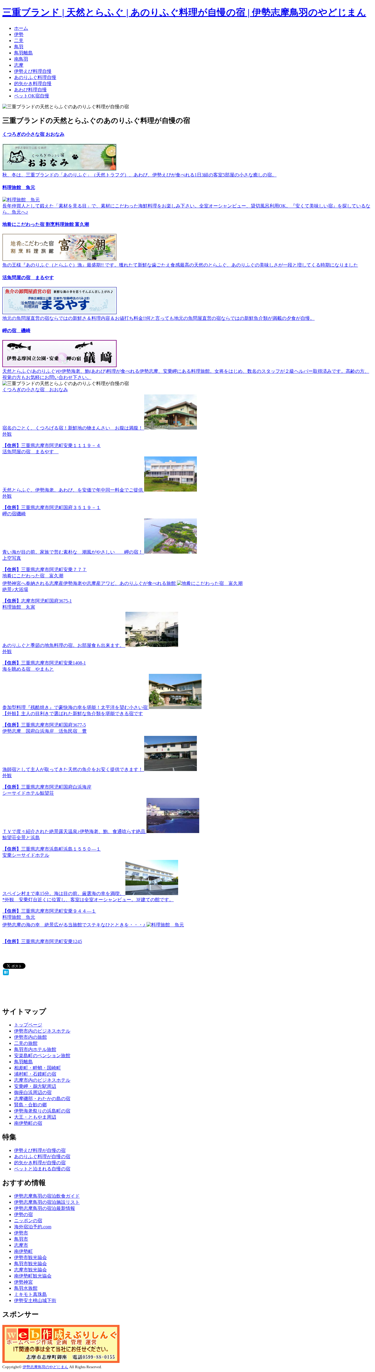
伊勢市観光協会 (30, 1257)
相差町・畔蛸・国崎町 (37, 1067)
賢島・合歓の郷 (30, 1104)
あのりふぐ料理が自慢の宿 (42, 1156)
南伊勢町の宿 (28, 1123)
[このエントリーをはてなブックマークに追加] (6, 973)
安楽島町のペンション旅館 (42, 1055)
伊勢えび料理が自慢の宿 (40, 1150)
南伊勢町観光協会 (33, 1275)
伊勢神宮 (23, 1282)
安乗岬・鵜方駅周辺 (35, 1086)
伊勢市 (21, 1232)
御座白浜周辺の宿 (33, 1092)
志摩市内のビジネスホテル (42, 1080)
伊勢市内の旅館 (30, 1037)
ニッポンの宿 (28, 1220)
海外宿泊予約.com (32, 1226)
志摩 (18, 65)
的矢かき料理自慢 (33, 83)
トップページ (28, 1024)
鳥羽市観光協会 (30, 1263)
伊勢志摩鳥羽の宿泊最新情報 (44, 1208)
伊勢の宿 (23, 1214)
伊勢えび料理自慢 (33, 71)
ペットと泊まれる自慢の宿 (42, 1168)
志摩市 (21, 1245)
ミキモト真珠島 (30, 1294)
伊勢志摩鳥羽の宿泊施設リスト (47, 1202)
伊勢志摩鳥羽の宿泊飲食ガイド (47, 1196)
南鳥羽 (21, 58)
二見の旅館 (26, 1043)
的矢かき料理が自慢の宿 (40, 1162)
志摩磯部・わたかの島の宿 (42, 1098)
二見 (18, 40)
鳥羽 (18, 46)
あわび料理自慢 (30, 89)
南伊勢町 (23, 1251)
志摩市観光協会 (30, 1269)
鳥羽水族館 (26, 1288)
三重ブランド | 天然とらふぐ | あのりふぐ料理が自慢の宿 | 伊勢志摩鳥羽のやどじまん (184, 12)
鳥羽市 (21, 1239)
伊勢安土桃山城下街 (35, 1300)
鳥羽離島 (23, 52)
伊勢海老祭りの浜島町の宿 (42, 1110)
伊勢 (18, 34)
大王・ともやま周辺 (35, 1117)
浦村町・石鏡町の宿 (35, 1074)
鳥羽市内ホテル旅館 (35, 1049)
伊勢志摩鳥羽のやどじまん (45, 1367)
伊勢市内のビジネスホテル (42, 1030)
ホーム (21, 28)
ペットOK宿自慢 (31, 95)
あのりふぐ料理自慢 (35, 77)
